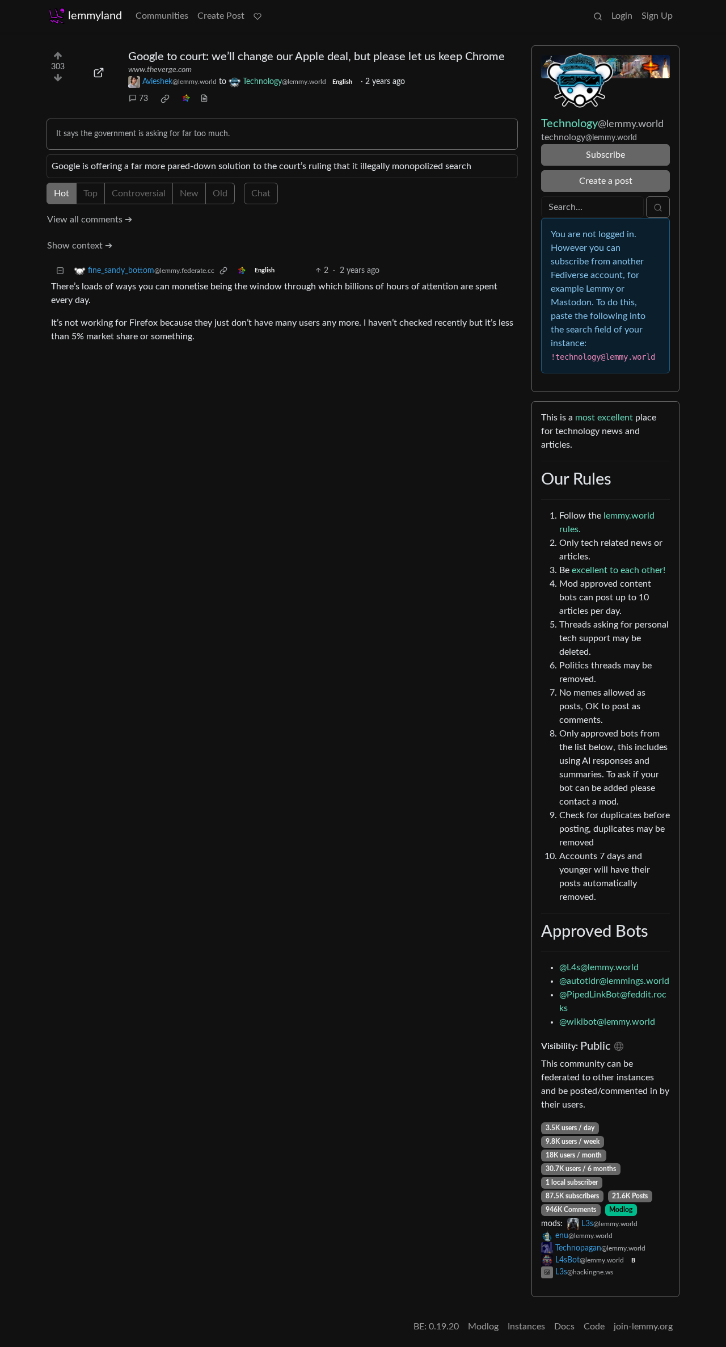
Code (594, 1326)
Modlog (620, 1209)
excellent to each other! (618, 570)
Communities (162, 15)
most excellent (604, 417)
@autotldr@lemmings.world (614, 981)
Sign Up (657, 15)
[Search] (598, 16)
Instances (526, 1326)
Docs (564, 1326)
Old (220, 193)
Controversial (139, 193)
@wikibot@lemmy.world (607, 1021)
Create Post (220, 15)
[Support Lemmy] (257, 16)
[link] (165, 99)
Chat (261, 193)
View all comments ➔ (89, 219)
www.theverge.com (160, 70)
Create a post (605, 181)
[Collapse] (60, 271)
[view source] (204, 99)
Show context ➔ (79, 245)
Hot (61, 193)
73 (143, 99)
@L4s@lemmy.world (599, 967)
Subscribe (605, 154)
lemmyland (95, 16)
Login (621, 15)
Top (90, 193)
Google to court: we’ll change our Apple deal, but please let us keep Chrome (316, 56)
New (189, 193)
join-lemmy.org (643, 1326)
